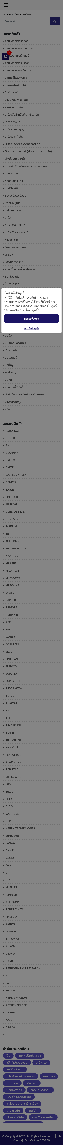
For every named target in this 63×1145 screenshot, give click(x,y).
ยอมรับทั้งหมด (31, 318)
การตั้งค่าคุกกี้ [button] (31, 328)
